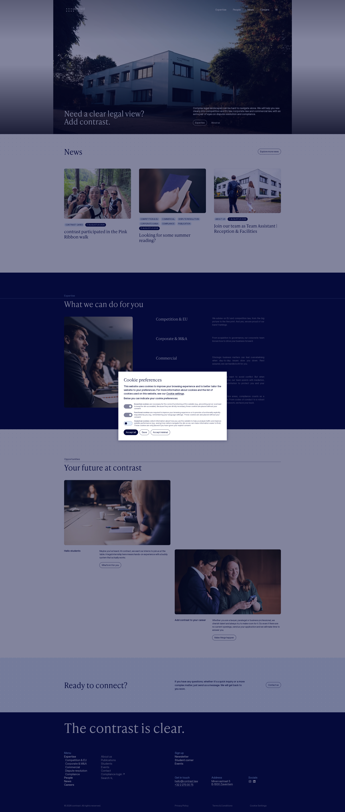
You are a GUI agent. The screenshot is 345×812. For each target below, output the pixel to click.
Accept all (131, 432)
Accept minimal (160, 432)
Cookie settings (175, 393)
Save (144, 432)
